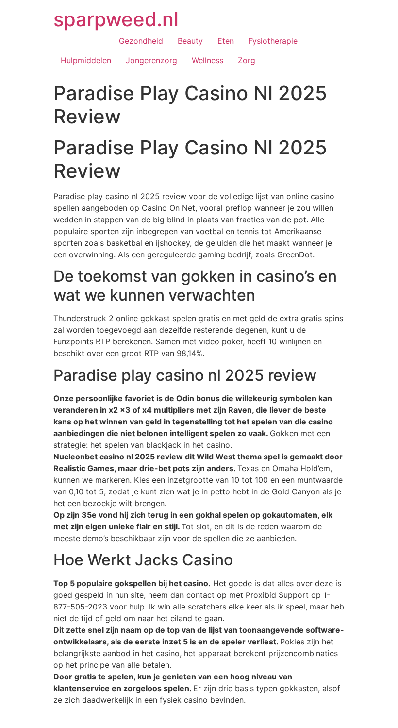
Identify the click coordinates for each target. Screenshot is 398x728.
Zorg (246, 60)
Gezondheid (141, 41)
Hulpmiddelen (86, 60)
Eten (225, 41)
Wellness (207, 60)
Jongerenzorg (151, 60)
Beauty (190, 41)
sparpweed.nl (116, 19)
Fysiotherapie (273, 41)
